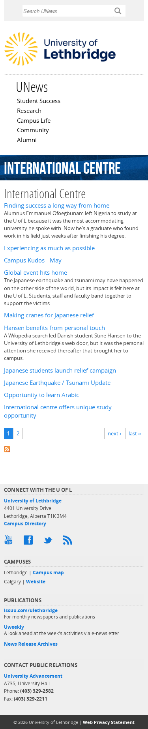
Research (29, 111)
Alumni (27, 140)
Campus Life (34, 121)
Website (35, 582)
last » (135, 433)
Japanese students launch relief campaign (60, 370)
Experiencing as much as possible (49, 248)
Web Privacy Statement (109, 722)
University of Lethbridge (33, 501)
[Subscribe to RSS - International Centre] (74, 448)
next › (114, 433)
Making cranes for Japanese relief (49, 315)
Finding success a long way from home (56, 205)
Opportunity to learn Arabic (41, 395)
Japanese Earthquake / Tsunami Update (57, 383)
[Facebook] (30, 542)
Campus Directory (25, 524)
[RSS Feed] (69, 542)
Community (33, 130)
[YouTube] (10, 542)
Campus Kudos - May (33, 260)
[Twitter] (49, 542)
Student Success (38, 101)
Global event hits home (35, 272)
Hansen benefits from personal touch (54, 328)
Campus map (48, 572)
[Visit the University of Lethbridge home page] (60, 64)
